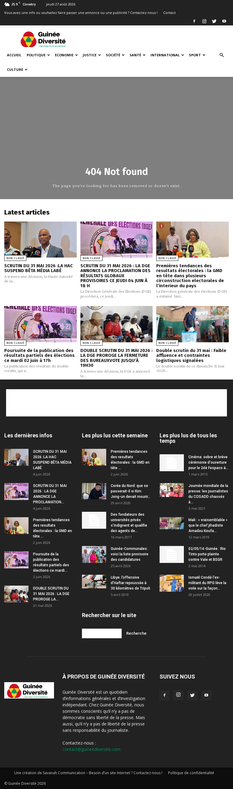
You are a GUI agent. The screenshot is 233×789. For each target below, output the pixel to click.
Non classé (15, 258)
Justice (89, 55)
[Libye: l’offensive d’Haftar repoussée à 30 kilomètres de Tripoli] (94, 581)
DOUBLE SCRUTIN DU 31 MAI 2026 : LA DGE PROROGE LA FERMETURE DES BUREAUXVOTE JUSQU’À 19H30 (116, 358)
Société (113, 55)
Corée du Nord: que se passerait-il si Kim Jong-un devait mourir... (130, 491)
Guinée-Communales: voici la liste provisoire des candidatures (129, 554)
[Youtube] (224, 21)
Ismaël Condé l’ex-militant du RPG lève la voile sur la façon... (207, 582)
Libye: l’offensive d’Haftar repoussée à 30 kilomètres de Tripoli (130, 582)
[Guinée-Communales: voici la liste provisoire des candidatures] (94, 554)
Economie (64, 55)
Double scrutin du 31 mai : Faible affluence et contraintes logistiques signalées (191, 355)
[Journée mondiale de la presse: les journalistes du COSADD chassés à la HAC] (172, 490)
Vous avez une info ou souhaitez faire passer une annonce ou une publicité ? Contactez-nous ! (80, 12)
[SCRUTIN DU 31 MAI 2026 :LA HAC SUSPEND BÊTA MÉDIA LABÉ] (40, 240)
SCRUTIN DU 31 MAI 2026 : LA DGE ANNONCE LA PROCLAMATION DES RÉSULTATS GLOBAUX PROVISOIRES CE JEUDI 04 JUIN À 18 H (115, 275)
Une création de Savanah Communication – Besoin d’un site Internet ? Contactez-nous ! (88, 772)
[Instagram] (204, 21)
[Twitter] (214, 21)
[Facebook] (194, 21)
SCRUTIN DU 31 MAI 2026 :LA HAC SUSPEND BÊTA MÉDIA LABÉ (38, 268)
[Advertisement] (157, 39)
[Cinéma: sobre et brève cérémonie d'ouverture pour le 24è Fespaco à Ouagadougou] (172, 462)
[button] (221, 55)
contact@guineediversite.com (91, 749)
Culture (15, 69)
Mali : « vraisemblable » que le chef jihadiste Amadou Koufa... (208, 525)
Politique (36, 55)
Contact (169, 12)
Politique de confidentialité (191, 772)
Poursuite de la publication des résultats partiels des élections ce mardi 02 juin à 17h (39, 355)
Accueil (14, 55)
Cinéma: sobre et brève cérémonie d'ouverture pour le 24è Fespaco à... (208, 462)
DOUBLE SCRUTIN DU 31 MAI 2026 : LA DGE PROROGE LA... (51, 593)
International (165, 55)
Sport (195, 55)
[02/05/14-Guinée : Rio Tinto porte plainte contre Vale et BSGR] (172, 554)
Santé (135, 55)
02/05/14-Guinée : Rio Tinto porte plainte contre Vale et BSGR (207, 554)
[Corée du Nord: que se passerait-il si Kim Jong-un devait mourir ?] (94, 491)
